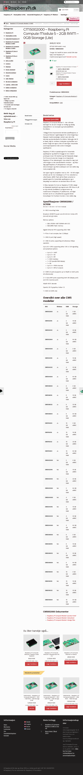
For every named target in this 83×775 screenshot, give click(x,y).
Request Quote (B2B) (52, 119)
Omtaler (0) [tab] (28, 124)
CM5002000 (49, 460)
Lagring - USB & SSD (12, 84)
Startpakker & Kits (20, 15)
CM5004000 (49, 497)
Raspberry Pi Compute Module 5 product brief (61, 616)
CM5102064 (49, 339)
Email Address (9, 128)
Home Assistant (10, 69)
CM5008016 (49, 544)
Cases (7, 75)
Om (19, 2)
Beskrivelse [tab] (28, 115)
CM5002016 (49, 469)
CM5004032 (49, 516)
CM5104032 (48, 367)
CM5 (61, 103)
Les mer (31, 708)
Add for (62, 70)
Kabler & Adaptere (11, 87)
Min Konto (13, 2)
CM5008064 (49, 562)
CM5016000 (49, 572)
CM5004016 (49, 507)
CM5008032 (49, 553)
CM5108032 (48, 404)
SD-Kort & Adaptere (11, 81)
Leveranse (7, 729)
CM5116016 (48, 432)
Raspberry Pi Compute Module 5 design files (61, 620)
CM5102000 (49, 311)
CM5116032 (48, 442)
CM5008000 (49, 534)
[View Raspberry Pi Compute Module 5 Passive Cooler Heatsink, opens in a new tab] (65, 74)
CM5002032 (49, 479)
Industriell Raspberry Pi (34, 15)
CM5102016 (48, 321)
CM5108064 (49, 414)
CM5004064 (49, 525)
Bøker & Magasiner (11, 90)
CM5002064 (49, 488)
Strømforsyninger (11, 73)
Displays (8, 66)
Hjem (7, 23)
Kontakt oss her (72, 57)
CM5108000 (49, 386)
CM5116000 (48, 423)
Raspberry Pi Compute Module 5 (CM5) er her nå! (52, 726)
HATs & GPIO (9, 61)
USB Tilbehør (9, 78)
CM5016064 (49, 600)
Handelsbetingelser (10, 733)
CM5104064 (49, 376)
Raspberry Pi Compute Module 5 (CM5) (21, 23)
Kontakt (24, 2)
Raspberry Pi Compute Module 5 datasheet (60, 618)
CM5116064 (48, 451)
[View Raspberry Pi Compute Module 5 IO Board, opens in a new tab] (77, 66)
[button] (24, 43)
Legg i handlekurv (64, 84)
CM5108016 (48, 395)
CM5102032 (48, 330)
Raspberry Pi (8, 15)
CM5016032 (48, 590)
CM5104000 (49, 349)
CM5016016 (48, 581)
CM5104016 (48, 358)
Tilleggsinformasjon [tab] (31, 120)
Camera (8, 64)
